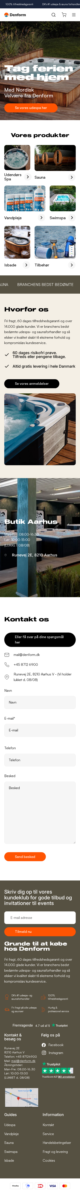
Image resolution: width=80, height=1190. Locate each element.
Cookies (49, 1160)
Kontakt (48, 1125)
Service (48, 1134)
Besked (9, 776)
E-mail (9, 718)
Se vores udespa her (31, 108)
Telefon (10, 748)
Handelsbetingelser (57, 1142)
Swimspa (10, 1151)
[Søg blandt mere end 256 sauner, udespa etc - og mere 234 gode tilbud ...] (53, 15)
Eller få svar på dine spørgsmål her (39, 640)
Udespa (9, 1125)
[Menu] (74, 15)
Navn (8, 690)
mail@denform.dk (23, 1061)
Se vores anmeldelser (32, 383)
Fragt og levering (55, 1151)
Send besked (25, 857)
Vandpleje (11, 1134)
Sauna (9, 1142)
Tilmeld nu (23, 931)
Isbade (9, 1160)
